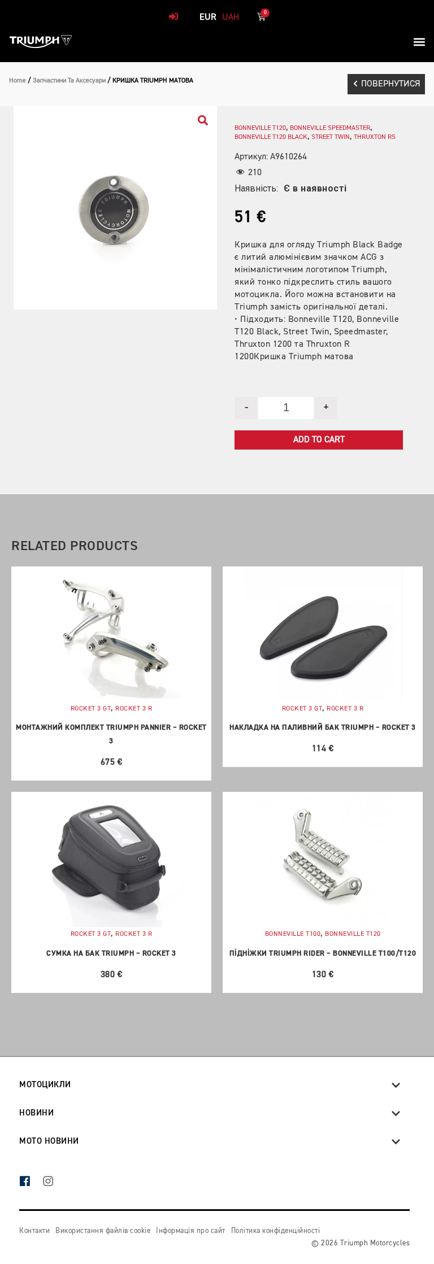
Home (17, 80)
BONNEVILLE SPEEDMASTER (330, 128)
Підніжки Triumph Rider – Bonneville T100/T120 (322, 953)
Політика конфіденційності (275, 1231)
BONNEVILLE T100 (293, 934)
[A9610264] (115, 208)
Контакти (34, 1231)
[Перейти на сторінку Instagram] (54, 1182)
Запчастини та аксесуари (69, 80)
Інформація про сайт (190, 1231)
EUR (207, 17)
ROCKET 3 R (133, 708)
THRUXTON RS (375, 137)
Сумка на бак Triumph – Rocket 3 (111, 953)
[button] (419, 41)
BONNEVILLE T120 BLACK (271, 137)
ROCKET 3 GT (91, 708)
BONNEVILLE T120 (260, 128)
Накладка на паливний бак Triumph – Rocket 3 (322, 727)
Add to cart (319, 439)
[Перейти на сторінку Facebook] (30, 1182)
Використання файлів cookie (102, 1231)
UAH (230, 17)
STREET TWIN (330, 137)
